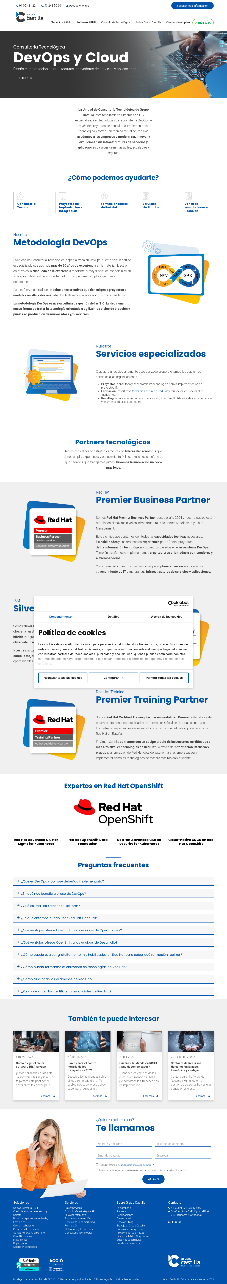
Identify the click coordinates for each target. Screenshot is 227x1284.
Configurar (111, 678)
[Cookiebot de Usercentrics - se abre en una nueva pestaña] (173, 604)
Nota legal (18, 1279)
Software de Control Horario (29, 1232)
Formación (71, 1225)
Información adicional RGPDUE (40, 1279)
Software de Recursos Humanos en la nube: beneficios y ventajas (186, 1066)
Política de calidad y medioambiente (74, 1279)
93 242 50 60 (53, 5)
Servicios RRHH (61, 22)
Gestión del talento (23, 1225)
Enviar (155, 1179)
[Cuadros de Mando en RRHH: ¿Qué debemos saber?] (139, 1041)
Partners (121, 1211)
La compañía (124, 1207)
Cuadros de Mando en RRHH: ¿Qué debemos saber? (138, 1064)
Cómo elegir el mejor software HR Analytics (31, 1064)
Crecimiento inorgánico (130, 1229)
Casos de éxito (125, 1218)
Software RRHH (86, 22)
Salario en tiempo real (25, 1246)
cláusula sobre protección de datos (134, 1165)
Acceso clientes (79, 5)
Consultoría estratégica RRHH (81, 1211)
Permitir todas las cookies (164, 678)
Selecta (17, 1215)
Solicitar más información (192, 5)
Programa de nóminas (26, 1229)
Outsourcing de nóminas (79, 1229)
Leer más (45, 1096)
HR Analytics (20, 1239)
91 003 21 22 (27, 5)
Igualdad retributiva (75, 1215)
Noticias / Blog (125, 1222)
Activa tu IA (203, 22)
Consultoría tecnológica (115, 22)
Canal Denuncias (22, 1236)
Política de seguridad (103, 1279)
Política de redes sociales (127, 1279)
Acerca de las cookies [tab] (166, 616)
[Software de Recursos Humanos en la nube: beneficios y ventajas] (191, 1041)
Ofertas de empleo (178, 22)
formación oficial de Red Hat (150, 391)
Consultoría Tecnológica (79, 1232)
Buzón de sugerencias (129, 1239)
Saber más (25, 77)
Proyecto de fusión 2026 (130, 1232)
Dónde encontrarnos (128, 1243)
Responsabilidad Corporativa (133, 1236)
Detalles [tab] (113, 616)
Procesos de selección (78, 1218)
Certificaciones (125, 1215)
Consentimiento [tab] (60, 616)
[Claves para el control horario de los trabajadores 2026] (87, 1041)
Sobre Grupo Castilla (148, 22)
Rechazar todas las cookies (63, 678)
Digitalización (20, 1243)
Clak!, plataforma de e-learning (30, 1211)
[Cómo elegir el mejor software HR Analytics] (36, 1041)
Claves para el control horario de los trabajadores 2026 (82, 1066)
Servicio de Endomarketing (80, 1222)
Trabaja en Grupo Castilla (131, 1225)
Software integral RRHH (26, 1207)
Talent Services (73, 1207)
